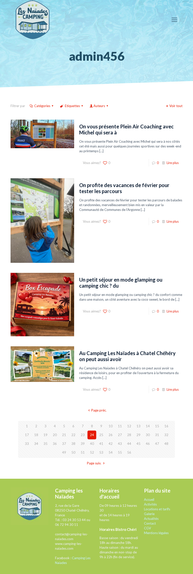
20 (55, 435)
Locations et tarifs (157, 509)
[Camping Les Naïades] (33, 19)
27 (120, 435)
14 (148, 426)
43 (120, 444)
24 (92, 435)
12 (129, 426)
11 (120, 426)
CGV (147, 528)
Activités (150, 504)
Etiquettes (72, 106)
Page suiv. (94, 463)
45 (138, 444)
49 (64, 452)
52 (92, 452)
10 (111, 426)
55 (120, 452)
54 (111, 452)
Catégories (42, 106)
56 (129, 452)
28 (129, 435)
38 (73, 444)
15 (157, 426)
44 (129, 444)
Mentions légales (156, 533)
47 (157, 444)
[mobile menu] (174, 19)
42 (111, 444)
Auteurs (99, 106)
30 (148, 435)
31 (157, 435)
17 (27, 435)
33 (27, 444)
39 (83, 444)
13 (138, 426)
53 (101, 452)
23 (83, 435)
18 (36, 435)
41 (101, 444)
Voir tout (175, 106)
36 (55, 444)
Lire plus (173, 163)
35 (45, 444)
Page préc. (98, 410)
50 (73, 452)
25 (101, 435)
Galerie (149, 514)
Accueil (149, 500)
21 (64, 435)
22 (73, 435)
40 (92, 444)
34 (36, 444)
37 (64, 444)
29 (138, 435)
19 (45, 435)
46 (148, 444)
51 (83, 452)
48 (166, 444)
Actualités (151, 519)
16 (166, 426)
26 (111, 435)
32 (166, 435)
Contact (150, 523)
